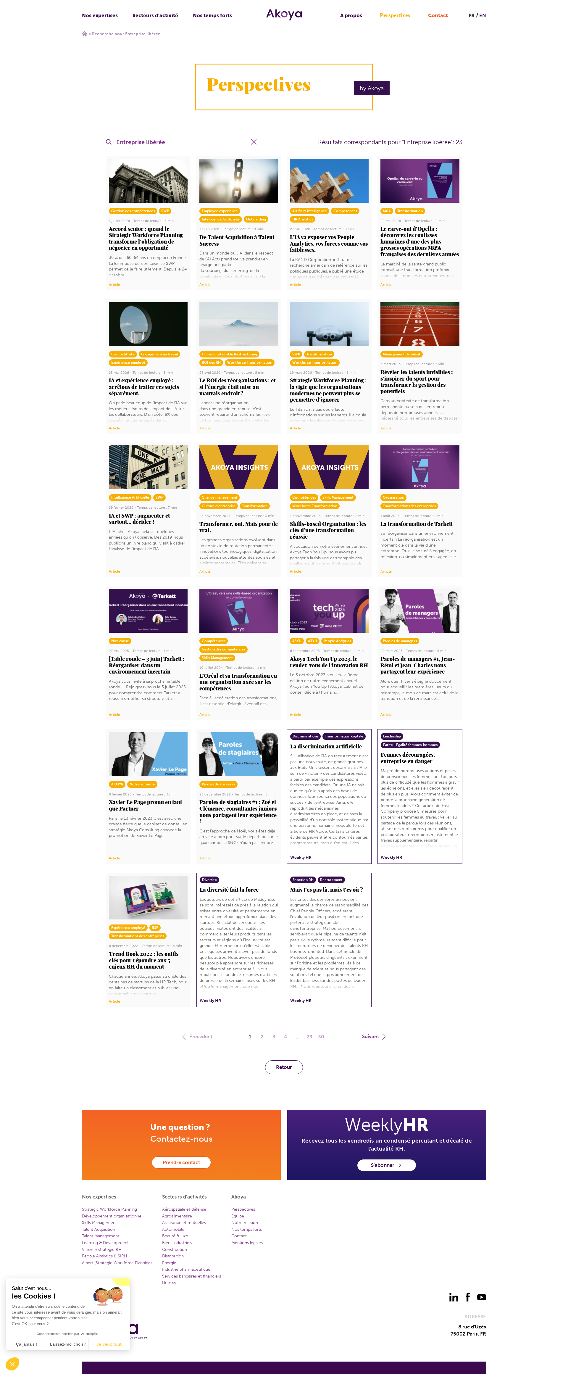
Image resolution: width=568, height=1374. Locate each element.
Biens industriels (177, 1242)
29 (309, 1037)
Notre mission (244, 1222)
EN (482, 15)
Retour (284, 1067)
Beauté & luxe (175, 1235)
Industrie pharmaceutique (186, 1269)
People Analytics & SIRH (104, 1256)
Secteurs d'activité (155, 15)
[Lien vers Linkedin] (453, 1297)
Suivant (370, 1036)
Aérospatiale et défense (184, 1209)
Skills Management (99, 1222)
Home (84, 33)
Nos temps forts (212, 15)
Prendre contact (181, 1162)
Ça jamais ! (26, 1344)
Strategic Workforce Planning (109, 1209)
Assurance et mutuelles (184, 1222)
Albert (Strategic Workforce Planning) (117, 1262)
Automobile (173, 1229)
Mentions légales (247, 1242)
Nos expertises (100, 15)
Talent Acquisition (98, 1229)
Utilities (169, 1283)
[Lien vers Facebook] (467, 1297)
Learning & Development (105, 1242)
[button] (12, 1364)
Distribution (173, 1256)
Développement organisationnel (112, 1216)
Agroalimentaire (177, 1216)
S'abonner (382, 1165)
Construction (174, 1249)
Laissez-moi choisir (68, 1344)
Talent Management (100, 1235)
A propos (351, 15)
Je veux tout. (109, 1344)
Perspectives (395, 15)
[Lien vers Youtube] (481, 1297)
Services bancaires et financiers (191, 1276)
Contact (438, 15)
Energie (169, 1262)
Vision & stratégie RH (102, 1249)
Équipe (237, 1216)
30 (321, 1037)
